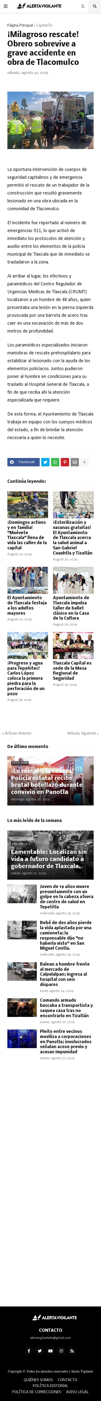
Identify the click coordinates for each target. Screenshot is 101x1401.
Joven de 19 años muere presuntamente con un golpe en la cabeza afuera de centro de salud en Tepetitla (66, 897)
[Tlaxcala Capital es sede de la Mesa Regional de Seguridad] (73, 645)
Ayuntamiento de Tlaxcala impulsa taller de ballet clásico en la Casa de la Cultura (71, 608)
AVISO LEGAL (77, 1392)
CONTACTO (67, 1380)
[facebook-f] (29, 1351)
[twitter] (40, 1351)
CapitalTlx (44, 25)
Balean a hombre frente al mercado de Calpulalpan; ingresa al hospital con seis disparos (65, 974)
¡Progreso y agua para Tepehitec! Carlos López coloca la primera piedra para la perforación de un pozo (26, 678)
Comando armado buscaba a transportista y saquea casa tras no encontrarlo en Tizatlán (66, 1008)
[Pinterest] (65, 462)
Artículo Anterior (18, 733)
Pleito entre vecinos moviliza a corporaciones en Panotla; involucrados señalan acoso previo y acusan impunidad (65, 1041)
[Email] (75, 462)
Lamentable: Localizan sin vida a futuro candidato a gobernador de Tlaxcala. (49, 859)
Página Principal (20, 25)
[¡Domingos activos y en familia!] (27, 504)
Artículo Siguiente (81, 733)
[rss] (72, 1351)
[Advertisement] (50, 1127)
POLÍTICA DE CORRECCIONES (36, 1392)
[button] (5, 6)
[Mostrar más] (84, 462)
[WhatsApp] (55, 462)
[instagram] (61, 1351)
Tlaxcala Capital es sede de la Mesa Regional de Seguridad (72, 671)
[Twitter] (45, 462)
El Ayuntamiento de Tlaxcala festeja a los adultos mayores (27, 606)
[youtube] (50, 1351)
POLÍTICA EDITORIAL (50, 1386)
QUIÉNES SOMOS (38, 1380)
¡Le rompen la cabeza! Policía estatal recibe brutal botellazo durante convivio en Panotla (47, 781)
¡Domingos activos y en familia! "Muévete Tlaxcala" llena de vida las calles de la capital (27, 535)
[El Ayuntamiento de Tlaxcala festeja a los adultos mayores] (27, 580)
